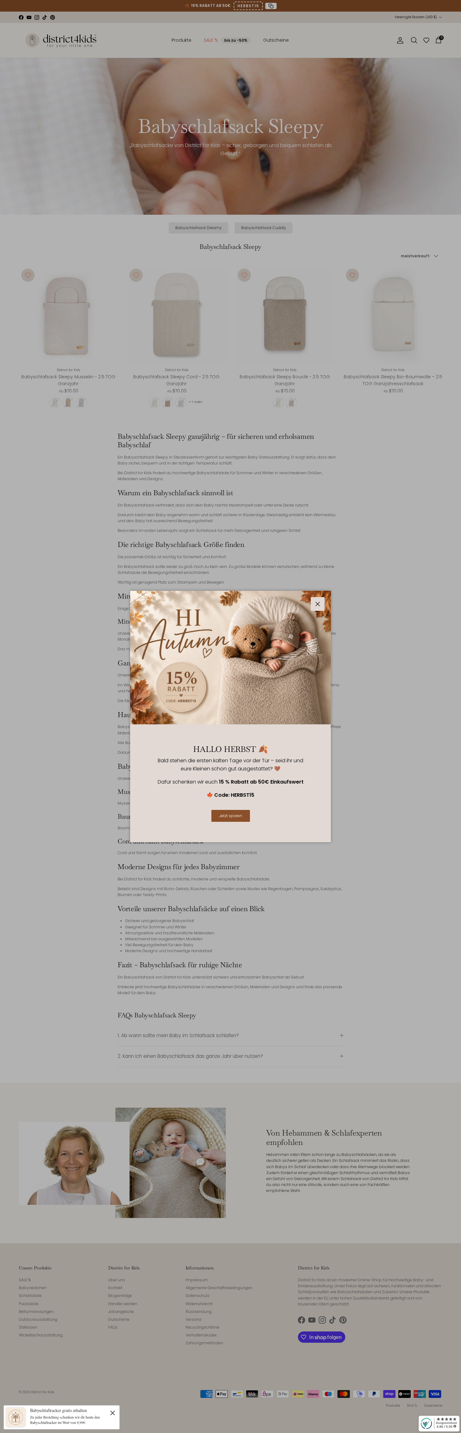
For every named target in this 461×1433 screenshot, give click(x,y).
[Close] (113, 1412)
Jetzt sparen (230, 815)
